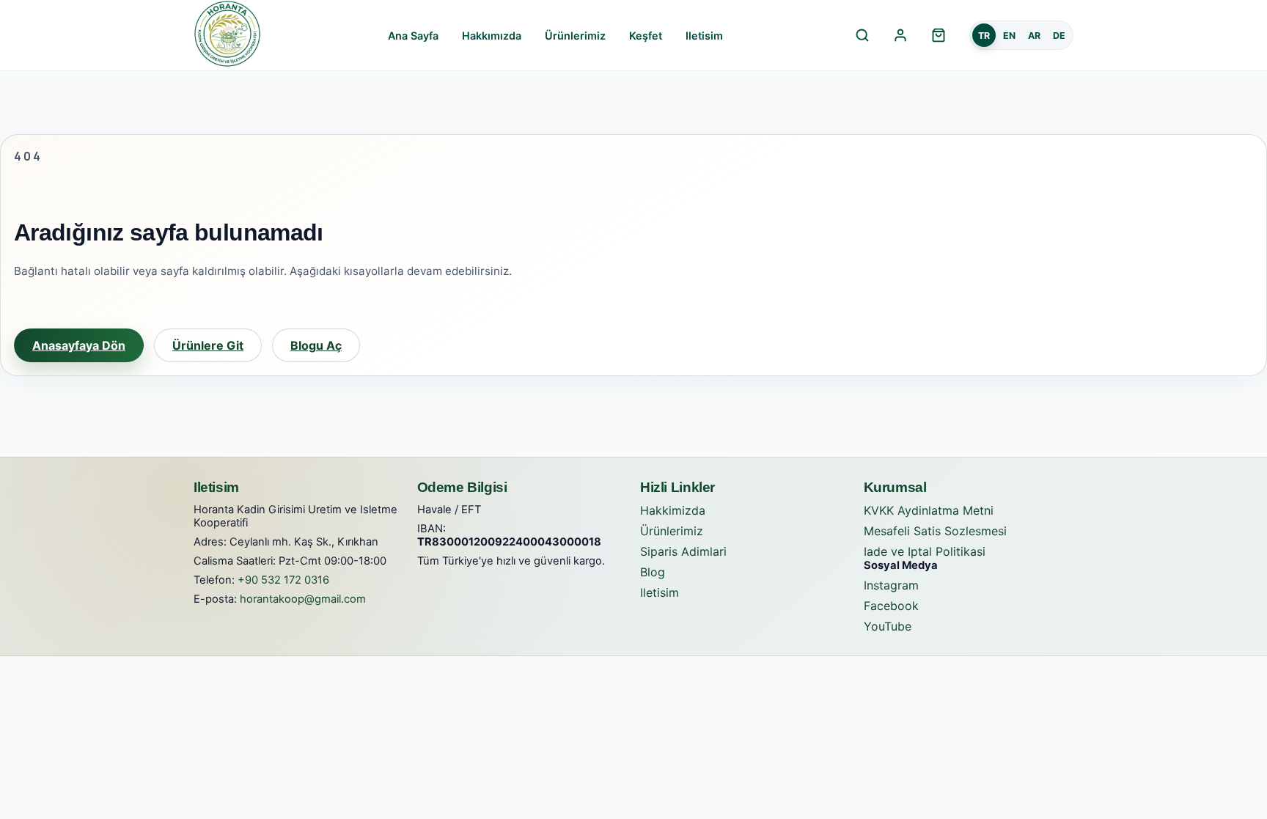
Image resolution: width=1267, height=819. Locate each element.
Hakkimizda (672, 510)
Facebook (891, 605)
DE (1059, 35)
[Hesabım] (900, 35)
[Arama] (862, 35)
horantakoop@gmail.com (303, 599)
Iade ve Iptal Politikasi (924, 551)
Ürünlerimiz (575, 35)
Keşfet (645, 35)
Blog (652, 572)
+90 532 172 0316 (283, 580)
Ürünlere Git (207, 345)
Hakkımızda (491, 35)
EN (1009, 35)
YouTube (887, 626)
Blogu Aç (316, 345)
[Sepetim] (938, 35)
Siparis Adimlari (683, 551)
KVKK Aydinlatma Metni (929, 510)
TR (984, 35)
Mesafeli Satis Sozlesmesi (935, 531)
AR (1034, 35)
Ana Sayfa (413, 35)
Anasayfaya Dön (78, 345)
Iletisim (704, 35)
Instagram (891, 585)
